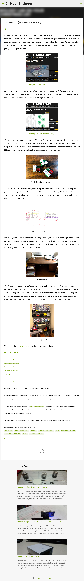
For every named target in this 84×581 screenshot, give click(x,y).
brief (16, 430)
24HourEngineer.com (35, 381)
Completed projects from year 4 (11, 370)
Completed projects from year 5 (11, 374)
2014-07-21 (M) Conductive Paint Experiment (32, 487)
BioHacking (8, 430)
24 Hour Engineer (19, 3)
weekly (25, 433)
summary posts (23, 346)
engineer (33, 430)
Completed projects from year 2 (11, 363)
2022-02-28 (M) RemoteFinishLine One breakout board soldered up (40, 522)
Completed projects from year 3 (11, 366)
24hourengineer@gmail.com (37, 406)
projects (64, 430)
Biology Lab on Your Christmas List (42, 85)
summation (16, 433)
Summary (8, 433)
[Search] (35, 3)
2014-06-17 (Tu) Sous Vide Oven (28, 556)
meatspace (49, 430)
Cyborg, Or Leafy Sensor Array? (42, 134)
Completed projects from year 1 (11, 359)
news (57, 430)
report (72, 430)
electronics (24, 430)
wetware (33, 433)
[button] (5, 29)
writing (40, 433)
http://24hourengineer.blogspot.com (19, 381)
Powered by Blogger (43, 578)
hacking (41, 430)
